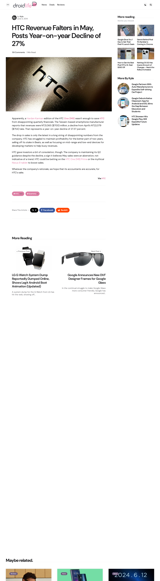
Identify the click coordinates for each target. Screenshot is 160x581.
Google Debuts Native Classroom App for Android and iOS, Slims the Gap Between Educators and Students (142, 105)
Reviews (13, 574)
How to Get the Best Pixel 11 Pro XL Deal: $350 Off (126, 65)
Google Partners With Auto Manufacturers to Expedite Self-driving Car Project (142, 88)
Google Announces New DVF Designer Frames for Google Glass (87, 279)
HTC (102, 118)
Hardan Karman (35, 118)
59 (18, 52)
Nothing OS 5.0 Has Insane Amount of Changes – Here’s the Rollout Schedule (145, 66)
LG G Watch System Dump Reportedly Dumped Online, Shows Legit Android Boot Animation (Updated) (30, 280)
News (64, 574)
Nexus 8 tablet (20, 162)
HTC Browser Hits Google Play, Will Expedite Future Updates (140, 120)
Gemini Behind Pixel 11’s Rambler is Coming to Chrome (145, 41)
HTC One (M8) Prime (76, 159)
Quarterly (33, 194)
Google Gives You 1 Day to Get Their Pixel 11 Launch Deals (126, 41)
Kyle (21, 16)
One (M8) (69, 118)
